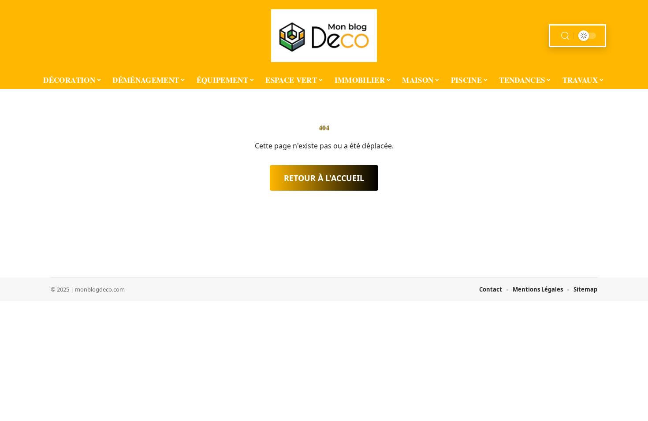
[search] (565, 36)
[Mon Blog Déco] (324, 35)
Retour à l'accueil (324, 178)
